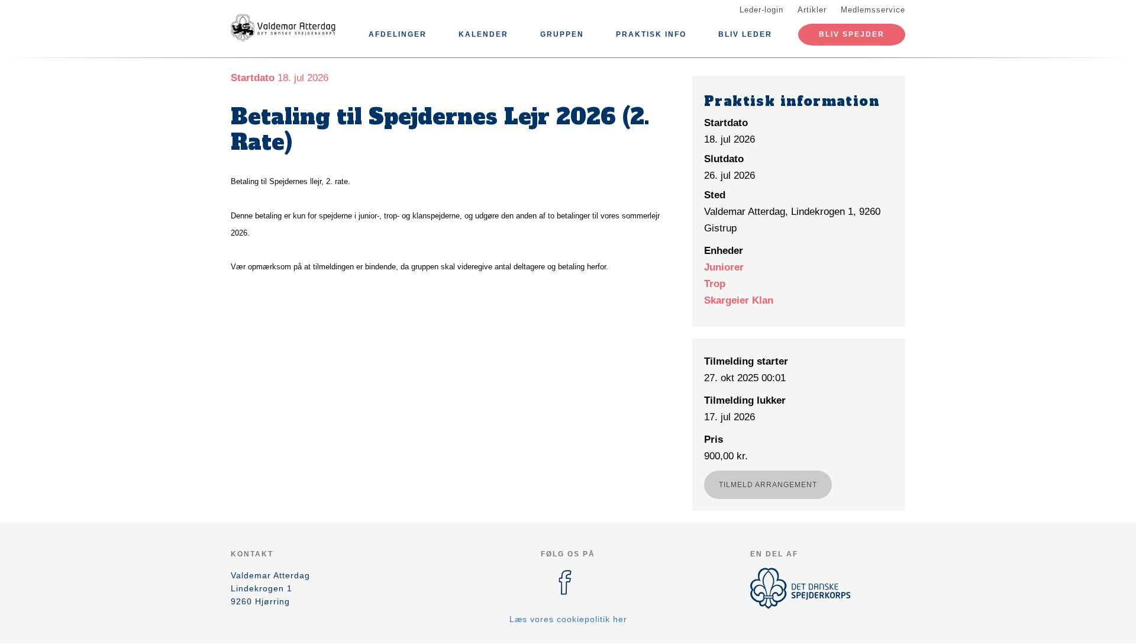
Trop (714, 283)
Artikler (812, 9)
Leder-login (761, 9)
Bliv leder (745, 34)
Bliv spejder (852, 34)
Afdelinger (398, 34)
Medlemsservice (873, 9)
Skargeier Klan (738, 300)
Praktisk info (651, 34)
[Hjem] (284, 28)
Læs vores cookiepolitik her (568, 619)
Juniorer (724, 267)
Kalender (483, 34)
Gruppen (562, 34)
